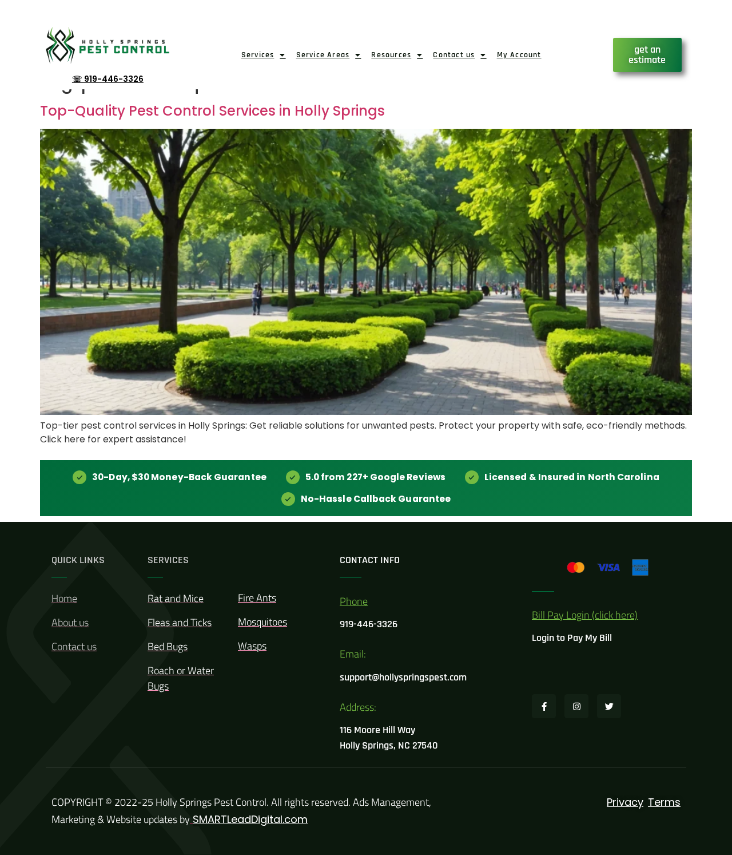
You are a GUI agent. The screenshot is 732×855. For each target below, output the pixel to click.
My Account (519, 55)
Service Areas (323, 55)
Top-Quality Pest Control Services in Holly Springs (212, 110)
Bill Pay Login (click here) (585, 615)
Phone (354, 601)
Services (257, 55)
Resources (391, 55)
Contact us (454, 55)
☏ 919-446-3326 (108, 79)
